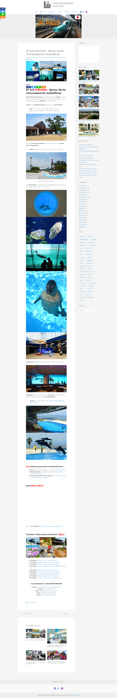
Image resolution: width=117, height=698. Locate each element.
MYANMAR (82, 266)
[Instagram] (86, 12)
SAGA (88, 280)
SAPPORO (83, 283)
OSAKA (82, 277)
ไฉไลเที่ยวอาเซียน (82, 225)
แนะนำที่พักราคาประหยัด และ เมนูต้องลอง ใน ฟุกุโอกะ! (48, 562)
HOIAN (82, 251)
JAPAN (42, 57)
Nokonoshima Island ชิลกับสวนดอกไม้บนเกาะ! (48, 576)
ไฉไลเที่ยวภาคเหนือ (82, 220)
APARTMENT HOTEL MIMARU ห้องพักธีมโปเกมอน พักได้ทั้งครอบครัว (56, 646)
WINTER (91, 297)
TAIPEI (82, 289)
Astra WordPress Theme (73, 695)
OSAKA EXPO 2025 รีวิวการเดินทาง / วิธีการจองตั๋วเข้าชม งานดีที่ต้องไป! (56, 662)
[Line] (38, 87)
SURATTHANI (91, 286)
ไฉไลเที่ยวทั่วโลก (81, 209)
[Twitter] (83, 12)
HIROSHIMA (89, 248)
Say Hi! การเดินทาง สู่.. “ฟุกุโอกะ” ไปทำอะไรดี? (47, 560)
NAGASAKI (82, 268)
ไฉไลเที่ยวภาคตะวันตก (82, 213)
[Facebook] (81, 12)
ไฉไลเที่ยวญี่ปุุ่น (29, 59)
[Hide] (0, 19)
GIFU (81, 248)
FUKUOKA (37, 57)
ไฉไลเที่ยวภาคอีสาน (82, 218)
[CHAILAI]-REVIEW (50, 57)
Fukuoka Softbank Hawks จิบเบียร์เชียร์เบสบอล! (51, 526)
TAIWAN (90, 289)
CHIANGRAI (93, 239)
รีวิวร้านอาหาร (81, 204)
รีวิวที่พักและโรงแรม (82, 202)
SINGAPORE (83, 286)
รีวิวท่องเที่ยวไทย (82, 199)
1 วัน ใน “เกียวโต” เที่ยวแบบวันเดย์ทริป (86, 155)
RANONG (82, 280)
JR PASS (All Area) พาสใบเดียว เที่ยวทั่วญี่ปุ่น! (87, 108)
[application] (55, 12)
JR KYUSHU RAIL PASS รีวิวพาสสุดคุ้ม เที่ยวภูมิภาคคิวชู (35, 663)
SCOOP (60, 12)
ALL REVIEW (51, 12)
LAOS (81, 263)
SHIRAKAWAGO (92, 283)
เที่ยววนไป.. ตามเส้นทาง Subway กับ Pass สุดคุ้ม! (48, 564)
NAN (93, 271)
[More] (43, 87)
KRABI (82, 260)
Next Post (66, 613)
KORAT (90, 257)
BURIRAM (82, 236)
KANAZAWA (82, 257)
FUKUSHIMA (93, 245)
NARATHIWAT (83, 274)
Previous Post (27, 613)
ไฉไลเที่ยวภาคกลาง (82, 211)
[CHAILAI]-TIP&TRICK (83, 192)
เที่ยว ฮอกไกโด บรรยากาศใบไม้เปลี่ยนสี (35, 640)
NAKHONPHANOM (84, 271)
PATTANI (90, 277)
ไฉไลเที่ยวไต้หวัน (81, 227)
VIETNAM (83, 297)
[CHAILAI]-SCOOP (83, 190)
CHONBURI (83, 242)
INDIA (81, 254)
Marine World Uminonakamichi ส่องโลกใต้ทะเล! (48, 572)
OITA (90, 274)
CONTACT (74, 12)
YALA (81, 300)
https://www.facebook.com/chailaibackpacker (49, 587)
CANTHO (89, 236)
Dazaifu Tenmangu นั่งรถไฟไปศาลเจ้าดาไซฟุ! (47, 570)
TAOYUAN (90, 291)
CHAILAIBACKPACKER (62, 3)
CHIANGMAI (84, 239)
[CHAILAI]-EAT (82, 186)
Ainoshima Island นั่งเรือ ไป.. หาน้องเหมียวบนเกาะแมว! (49, 578)
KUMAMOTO (90, 260)
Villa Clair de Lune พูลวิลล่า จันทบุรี (86, 136)
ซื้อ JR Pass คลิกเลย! (60, 470)
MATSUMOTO (89, 263)
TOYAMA (88, 294)
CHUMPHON (91, 242)
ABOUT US (42, 12)
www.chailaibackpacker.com (49, 595)
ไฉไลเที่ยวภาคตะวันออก (83, 215)
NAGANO (89, 266)
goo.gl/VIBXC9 (53, 591)
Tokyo (82, 294)
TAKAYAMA (82, 291)
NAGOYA (90, 268)
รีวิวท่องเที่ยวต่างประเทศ (61, 57)
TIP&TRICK (67, 12)
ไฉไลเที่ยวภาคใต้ (81, 222)
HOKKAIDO (89, 251)
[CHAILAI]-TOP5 (82, 195)
